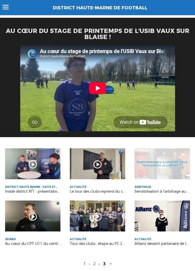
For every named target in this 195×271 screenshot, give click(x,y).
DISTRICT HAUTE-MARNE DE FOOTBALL (100, 8)
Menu (8, 7)
